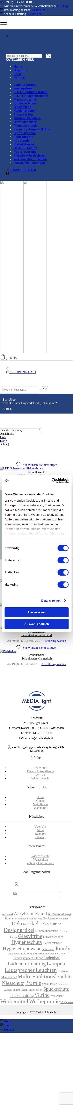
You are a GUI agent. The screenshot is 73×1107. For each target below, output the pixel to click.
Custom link (34, 13)
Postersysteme (25, 152)
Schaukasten (49, 983)
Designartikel (19, 930)
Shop (17, 74)
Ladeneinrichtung (27, 964)
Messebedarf (9, 977)
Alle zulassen (36, 612)
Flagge (13, 937)
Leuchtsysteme (25, 85)
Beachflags (20, 918)
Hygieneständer (52, 942)
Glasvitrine (30, 936)
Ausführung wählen (53, 640)
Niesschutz (13, 983)
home (40, 797)
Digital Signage (25, 133)
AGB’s (40, 774)
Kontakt (20, 78)
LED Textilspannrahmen (31, 96)
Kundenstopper (25, 111)
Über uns (20, 70)
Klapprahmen (15, 953)
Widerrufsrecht (40, 778)
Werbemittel (14, 1001)
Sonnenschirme (25, 103)
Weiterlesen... (39, 10)
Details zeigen (51, 600)
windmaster (67, 1002)
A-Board (7, 914)
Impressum (40, 767)
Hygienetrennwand (22, 948)
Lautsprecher (20, 970)
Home (18, 66)
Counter (63, 918)
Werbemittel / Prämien (30, 159)
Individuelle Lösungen (29, 163)
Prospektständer (26, 126)
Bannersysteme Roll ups (31, 129)
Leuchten (46, 970)
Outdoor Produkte (27, 118)
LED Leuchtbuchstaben (30, 92)
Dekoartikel (25, 923)
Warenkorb (40, 807)
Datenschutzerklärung (40, 771)
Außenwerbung (59, 914)
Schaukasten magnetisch (27, 989)
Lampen (56, 963)
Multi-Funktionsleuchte (45, 976)
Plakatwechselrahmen (30, 155)
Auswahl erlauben (36, 624)
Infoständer (22, 140)
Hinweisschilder (25, 122)
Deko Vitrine (50, 923)
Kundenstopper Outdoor (28, 958)
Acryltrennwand (30, 914)
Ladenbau (51, 957)
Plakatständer (24, 144)
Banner (9, 918)
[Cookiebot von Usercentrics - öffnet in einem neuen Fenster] (52, 480)
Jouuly (62, 948)
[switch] (63, 560)
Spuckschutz (56, 989)
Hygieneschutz (26, 942)
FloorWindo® (23, 137)
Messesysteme (25, 99)
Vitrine (41, 995)
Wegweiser (56, 995)
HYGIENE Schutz (25, 148)
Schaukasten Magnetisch (36, 658)
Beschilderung (34, 918)
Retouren (40, 833)
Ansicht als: (7, 433)
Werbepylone (23, 88)
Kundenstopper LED (54, 953)
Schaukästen (23, 114)
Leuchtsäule (63, 971)
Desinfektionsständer (48, 930)
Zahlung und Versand (40, 863)
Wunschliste (40, 859)
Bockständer (51, 918)
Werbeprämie (44, 1001)
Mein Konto (40, 804)
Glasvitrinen (22, 107)
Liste (3, 437)
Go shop (62, 6)
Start (5, 399)
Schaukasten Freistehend (36, 635)
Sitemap (40, 837)
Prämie (33, 983)
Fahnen (65, 931)
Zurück (7, 408)
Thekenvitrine (22, 995)
